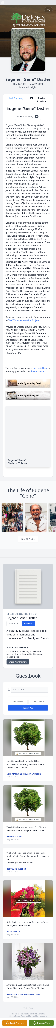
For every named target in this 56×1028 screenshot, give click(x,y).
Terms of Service (35, 1016)
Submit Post (28, 708)
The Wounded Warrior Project (23, 320)
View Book (13, 623)
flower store (37, 371)
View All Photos (28, 539)
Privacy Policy (20, 1016)
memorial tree (40, 368)
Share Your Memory (18, 662)
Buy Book (28, 623)
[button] (28, 737)
